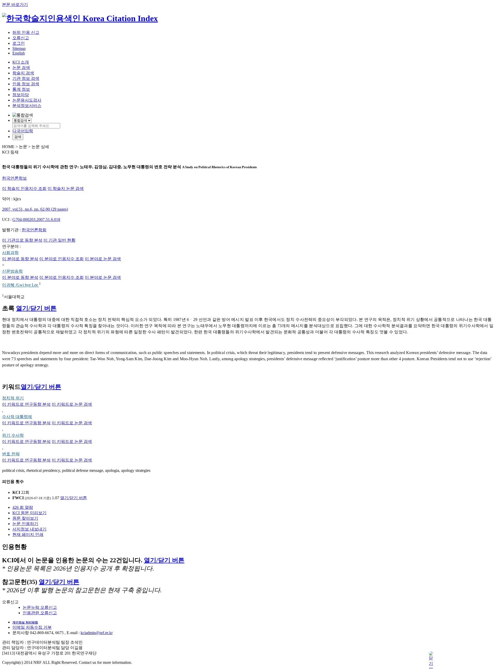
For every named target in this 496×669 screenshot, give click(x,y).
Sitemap (19, 48)
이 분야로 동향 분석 (20, 259)
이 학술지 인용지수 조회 (24, 188)
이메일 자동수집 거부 (32, 627)
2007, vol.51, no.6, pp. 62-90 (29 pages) (35, 209)
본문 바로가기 (15, 4)
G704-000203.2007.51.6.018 (36, 219)
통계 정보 (21, 89)
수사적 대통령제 (17, 416)
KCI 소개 (20, 62)
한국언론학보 (14, 178)
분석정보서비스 (26, 105)
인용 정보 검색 (25, 84)
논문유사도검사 (26, 100)
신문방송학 (12, 271)
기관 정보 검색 (25, 78)
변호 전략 (11, 454)
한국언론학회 (34, 230)
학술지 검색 (23, 73)
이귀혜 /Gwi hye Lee (20, 285)
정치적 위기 (13, 398)
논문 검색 (21, 67)
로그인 (18, 43)
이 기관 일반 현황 (59, 240)
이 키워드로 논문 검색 (72, 404)
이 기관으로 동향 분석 (22, 240)
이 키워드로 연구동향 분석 (26, 404)
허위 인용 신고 (25, 32)
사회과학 (10, 252)
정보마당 (20, 95)
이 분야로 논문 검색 (103, 259)
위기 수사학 (13, 435)
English (18, 53)
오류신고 (20, 38)
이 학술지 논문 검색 (66, 188)
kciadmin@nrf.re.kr (97, 632)
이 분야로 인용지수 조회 (61, 259)
